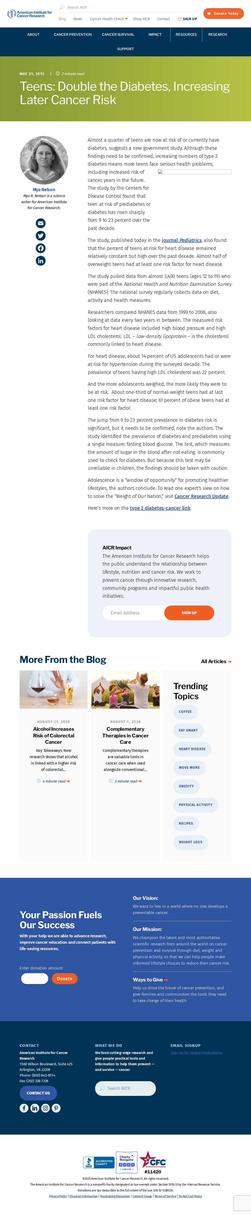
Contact (163, 19)
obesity (186, 786)
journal (170, 240)
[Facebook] (41, 248)
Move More (189, 768)
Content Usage (142, 1196)
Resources (186, 34)
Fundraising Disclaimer (115, 1196)
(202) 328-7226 (37, 1081)
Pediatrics (190, 240)
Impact (155, 34)
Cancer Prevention (73, 34)
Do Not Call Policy (190, 1196)
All (213, 661)
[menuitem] (62, 19)
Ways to (148, 980)
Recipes (186, 823)
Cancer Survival (118, 34)
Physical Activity (196, 805)
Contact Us (38, 1093)
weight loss (190, 842)
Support (125, 49)
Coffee (185, 712)
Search (62, 7)
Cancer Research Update (201, 496)
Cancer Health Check (107, 19)
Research (217, 34)
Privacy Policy (58, 1196)
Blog (62, 19)
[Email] (41, 223)
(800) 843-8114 (43, 1075)
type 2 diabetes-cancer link (160, 508)
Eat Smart (188, 730)
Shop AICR (141, 19)
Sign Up (190, 19)
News (78, 19)
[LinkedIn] (41, 261)
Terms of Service (165, 1196)
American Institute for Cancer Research (29, 14)
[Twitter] (41, 236)
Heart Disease (192, 749)
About (33, 34)
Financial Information (83, 1196)
